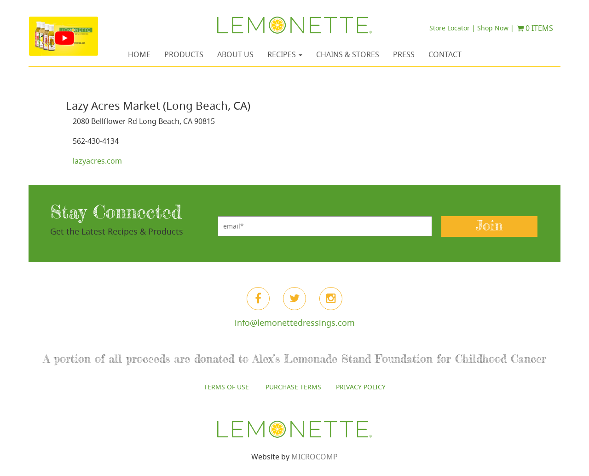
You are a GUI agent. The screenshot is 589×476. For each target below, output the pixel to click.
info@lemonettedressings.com (295, 322)
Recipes (282, 54)
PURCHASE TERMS (293, 386)
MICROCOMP (314, 457)
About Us (235, 54)
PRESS (404, 54)
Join (489, 226)
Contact (445, 54)
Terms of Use (227, 386)
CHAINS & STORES (347, 54)
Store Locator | (452, 28)
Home (139, 54)
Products (183, 54)
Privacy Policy (361, 386)
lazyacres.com (97, 161)
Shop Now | (495, 28)
